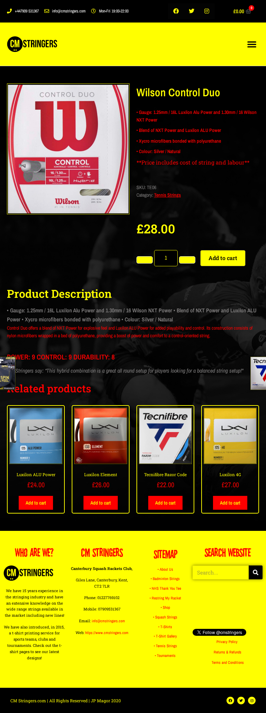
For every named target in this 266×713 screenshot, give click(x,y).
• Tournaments (165, 655)
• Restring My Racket (165, 598)
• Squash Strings (165, 617)
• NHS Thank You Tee (165, 588)
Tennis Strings (167, 195)
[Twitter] (191, 11)
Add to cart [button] (36, 503)
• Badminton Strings (165, 578)
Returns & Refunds (227, 652)
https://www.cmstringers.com (106, 632)
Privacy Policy (227, 641)
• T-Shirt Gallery (165, 636)
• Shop (165, 607)
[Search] (256, 572)
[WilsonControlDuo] (68, 148)
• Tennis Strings (165, 645)
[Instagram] (207, 11)
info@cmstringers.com (108, 620)
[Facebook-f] (176, 11)
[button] (252, 44)
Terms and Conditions (228, 662)
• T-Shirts (165, 626)
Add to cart (223, 257)
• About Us (165, 569)
